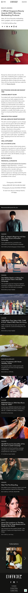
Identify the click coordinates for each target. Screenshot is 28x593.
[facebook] (5, 26)
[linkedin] (9, 26)
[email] (2, 26)
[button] (25, 558)
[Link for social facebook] (11, 582)
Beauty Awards (6, 8)
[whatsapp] (14, 26)
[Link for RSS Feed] (17, 582)
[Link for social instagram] (14, 582)
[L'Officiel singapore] (14, 2)
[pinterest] (7, 26)
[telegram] (16, 26)
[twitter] (11, 26)
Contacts (14, 586)
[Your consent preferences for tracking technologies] (25, 590)
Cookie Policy (14, 590)
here (15, 192)
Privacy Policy (14, 588)
